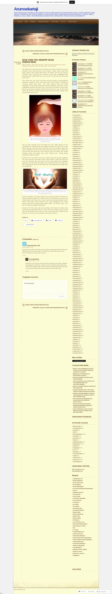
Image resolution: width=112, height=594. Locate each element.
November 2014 (77, 260)
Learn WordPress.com (78, 522)
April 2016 (75, 227)
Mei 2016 (75, 225)
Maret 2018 (76, 182)
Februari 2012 (76, 325)
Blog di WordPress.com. (19, 589)
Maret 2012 (76, 323)
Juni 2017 (75, 199)
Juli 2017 (75, 197)
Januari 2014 (76, 280)
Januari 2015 (76, 256)
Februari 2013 (76, 302)
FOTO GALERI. (76, 496)
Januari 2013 (76, 304)
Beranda (20, 21)
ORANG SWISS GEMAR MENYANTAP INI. (37, 51)
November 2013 (77, 284)
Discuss (75, 490)
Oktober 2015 (76, 239)
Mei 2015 (75, 248)
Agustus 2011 (76, 337)
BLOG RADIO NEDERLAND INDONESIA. (83, 488)
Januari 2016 (76, 233)
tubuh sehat (44, 66)
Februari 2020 (76, 136)
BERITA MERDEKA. (78, 480)
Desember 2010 (77, 353)
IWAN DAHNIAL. (77, 518)
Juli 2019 (75, 150)
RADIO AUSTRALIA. (78, 534)
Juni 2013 (75, 294)
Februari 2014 (76, 278)
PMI (74, 528)
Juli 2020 (75, 127)
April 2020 (75, 133)
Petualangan (76, 447)
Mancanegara (76, 444)
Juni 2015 (75, 247)
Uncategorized (76, 461)
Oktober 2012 (76, 309)
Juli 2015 (75, 245)
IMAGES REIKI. (77, 512)
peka (28, 66)
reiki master (38, 66)
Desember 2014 (77, 258)
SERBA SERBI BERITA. (79, 545)
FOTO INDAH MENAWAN (79, 498)
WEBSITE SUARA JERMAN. (80, 549)
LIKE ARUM (76, 569)
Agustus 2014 (76, 266)
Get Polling (75, 504)
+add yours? (35, 239)
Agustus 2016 (76, 219)
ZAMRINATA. (76, 555)
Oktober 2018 (76, 168)
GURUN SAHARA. (77, 508)
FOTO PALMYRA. (77, 500)
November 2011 (77, 331)
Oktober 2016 (76, 215)
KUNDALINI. (76, 520)
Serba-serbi (76, 459)
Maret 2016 (76, 229)
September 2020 (77, 123)
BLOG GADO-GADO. (78, 482)
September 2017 (77, 193)
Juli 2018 (75, 174)
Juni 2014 (75, 270)
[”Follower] (1, 593)
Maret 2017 (76, 205)
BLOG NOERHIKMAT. (78, 486)
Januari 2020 (76, 138)
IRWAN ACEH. (76, 516)
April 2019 (75, 156)
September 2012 (77, 311)
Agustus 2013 (76, 290)
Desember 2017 (77, 188)
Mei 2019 (75, 154)
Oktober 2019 (76, 144)
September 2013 (77, 288)
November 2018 (77, 166)
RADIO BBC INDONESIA (79, 535)
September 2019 (77, 146)
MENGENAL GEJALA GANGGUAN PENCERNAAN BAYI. (49, 53)
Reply (24, 255)
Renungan (75, 451)
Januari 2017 (76, 209)
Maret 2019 (76, 158)
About (26, 21)
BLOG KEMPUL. (77, 484)
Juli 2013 (75, 292)
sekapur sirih (76, 457)
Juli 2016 (75, 221)
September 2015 (77, 241)
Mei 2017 (75, 201)
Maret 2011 (76, 347)
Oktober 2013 (76, 286)
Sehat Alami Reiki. (38, 64)
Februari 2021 (76, 115)
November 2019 (77, 142)
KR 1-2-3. (63, 21)
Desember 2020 (77, 119)
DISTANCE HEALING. (43, 21)
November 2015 (77, 237)
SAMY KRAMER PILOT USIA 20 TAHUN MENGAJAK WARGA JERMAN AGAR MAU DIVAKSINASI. (83, 410)
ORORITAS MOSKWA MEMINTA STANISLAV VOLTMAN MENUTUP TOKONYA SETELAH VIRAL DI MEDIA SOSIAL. (84, 395)
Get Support (76, 506)
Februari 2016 (76, 231)
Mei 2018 (75, 178)
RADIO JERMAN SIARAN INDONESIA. (82, 539)
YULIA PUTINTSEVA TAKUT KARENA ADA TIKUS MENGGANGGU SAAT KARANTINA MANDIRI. (83, 383)
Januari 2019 (76, 162)
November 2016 (77, 213)
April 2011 (75, 345)
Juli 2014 (75, 268)
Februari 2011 (76, 349)
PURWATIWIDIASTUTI (78, 531)
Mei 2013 (75, 296)
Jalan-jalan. (76, 436)
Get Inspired (76, 502)
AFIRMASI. (33, 21)
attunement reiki (57, 64)
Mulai (72, 2)
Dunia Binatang (77, 428)
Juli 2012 (75, 315)
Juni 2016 (75, 223)
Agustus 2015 (76, 243)
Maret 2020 (76, 134)
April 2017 (75, 203)
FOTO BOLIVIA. (77, 494)
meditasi (24, 66)
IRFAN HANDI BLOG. (78, 514)
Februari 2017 (76, 207)
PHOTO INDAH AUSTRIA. (79, 526)
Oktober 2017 (76, 191)
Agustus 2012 (76, 313)
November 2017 (77, 189)
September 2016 (77, 217)
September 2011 (77, 335)
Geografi (75, 430)
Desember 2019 (77, 140)
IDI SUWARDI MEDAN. (78, 510)
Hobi (74, 432)
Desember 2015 (77, 235)
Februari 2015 (76, 254)
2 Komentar (53, 66)
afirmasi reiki (49, 64)
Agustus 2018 (76, 172)
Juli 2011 (75, 339)
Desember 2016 (77, 211)
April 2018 (75, 180)
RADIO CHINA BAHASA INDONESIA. (82, 537)
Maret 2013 (76, 300)
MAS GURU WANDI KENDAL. (80, 524)
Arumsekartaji (26, 9)
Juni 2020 (75, 129)
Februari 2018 (76, 184)
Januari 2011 (76, 351)
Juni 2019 (75, 152)
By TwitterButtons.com (77, 471)
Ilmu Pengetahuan (77, 434)
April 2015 (75, 250)
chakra (63, 64)
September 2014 (77, 264)
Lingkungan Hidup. (77, 442)
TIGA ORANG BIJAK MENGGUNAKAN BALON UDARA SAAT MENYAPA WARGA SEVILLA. (82, 400)
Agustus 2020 (76, 125)
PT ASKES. (76, 530)
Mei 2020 (75, 131)
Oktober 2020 (76, 121)
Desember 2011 (77, 329)
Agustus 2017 (76, 195)
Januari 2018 (76, 186)
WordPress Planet (77, 551)
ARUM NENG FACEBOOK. (82, 417)
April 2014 (75, 274)
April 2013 (75, 298)
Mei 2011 (75, 343)
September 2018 (77, 170)
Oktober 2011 (76, 333)
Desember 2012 (77, 305)
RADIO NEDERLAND (78, 541)
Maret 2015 (76, 252)
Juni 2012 (75, 317)
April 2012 (75, 321)
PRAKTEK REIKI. (72, 21)
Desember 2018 (77, 164)
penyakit (32, 66)
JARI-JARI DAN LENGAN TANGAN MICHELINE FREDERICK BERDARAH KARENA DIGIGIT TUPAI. (82, 405)
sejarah (75, 455)
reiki (74, 449)
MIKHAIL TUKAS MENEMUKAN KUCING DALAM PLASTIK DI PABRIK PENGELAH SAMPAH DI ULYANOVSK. (83, 370)
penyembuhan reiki (33, 245)
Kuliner (75, 440)
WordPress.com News (78, 553)
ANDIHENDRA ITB (77, 478)
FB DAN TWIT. (54, 21)
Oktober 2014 (76, 262)
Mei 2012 (75, 319)
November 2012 (77, 307)
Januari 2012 (76, 327)
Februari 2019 (76, 160)
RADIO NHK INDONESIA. (79, 543)
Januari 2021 (76, 117)
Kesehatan (76, 438)
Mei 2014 (75, 272)
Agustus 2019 (76, 148)
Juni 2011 (75, 341)
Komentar (61, 296)
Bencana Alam (76, 426)
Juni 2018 (75, 176)
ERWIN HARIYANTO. (78, 492)
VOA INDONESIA (77, 547)
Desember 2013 (77, 282)
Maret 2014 (76, 276)
